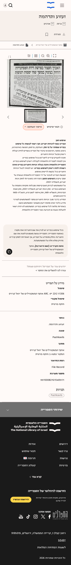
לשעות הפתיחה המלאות (51, 547)
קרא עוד (36, 477)
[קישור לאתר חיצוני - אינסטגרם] (36, 517)
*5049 (62, 540)
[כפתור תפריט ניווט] (62, 5)
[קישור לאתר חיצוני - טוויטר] (43, 517)
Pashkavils (56, 395)
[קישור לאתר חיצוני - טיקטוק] (28, 517)
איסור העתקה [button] (34, 127)
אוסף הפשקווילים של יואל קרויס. (49, 45)
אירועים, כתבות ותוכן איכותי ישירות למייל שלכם (51, 499)
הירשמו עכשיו (21, 499)
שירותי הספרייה (51, 409)
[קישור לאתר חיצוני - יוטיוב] (21, 517)
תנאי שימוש (53, 126)
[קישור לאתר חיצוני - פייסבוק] (50, 517)
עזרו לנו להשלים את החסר (52, 270)
